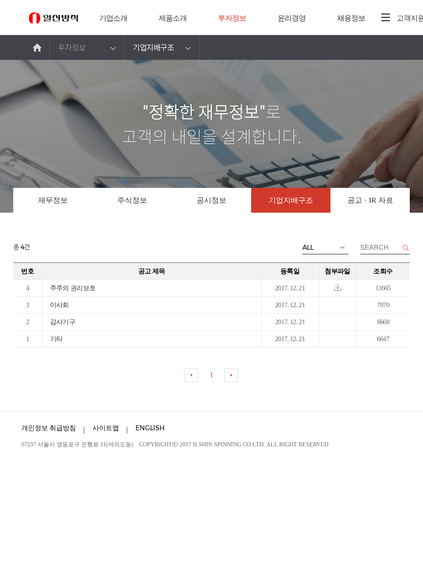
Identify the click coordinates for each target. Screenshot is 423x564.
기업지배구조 (153, 47)
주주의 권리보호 (73, 287)
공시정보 (211, 200)
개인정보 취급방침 (48, 427)
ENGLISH (150, 428)
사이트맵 (106, 427)
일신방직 (53, 18)
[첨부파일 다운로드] (337, 287)
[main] (37, 47)
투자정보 (72, 47)
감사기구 (62, 321)
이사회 (59, 304)
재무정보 (53, 200)
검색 (406, 248)
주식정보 (132, 200)
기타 (56, 338)
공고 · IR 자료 (370, 200)
